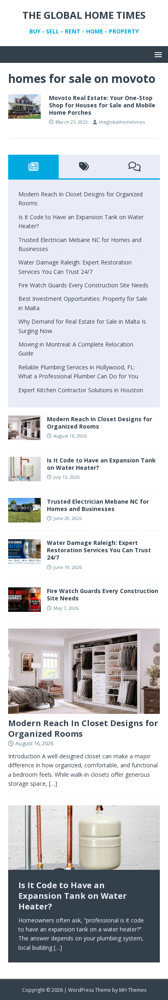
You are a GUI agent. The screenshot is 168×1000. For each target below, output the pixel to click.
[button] (157, 54)
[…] (53, 783)
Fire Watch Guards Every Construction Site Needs (83, 285)
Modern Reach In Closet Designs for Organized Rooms (99, 422)
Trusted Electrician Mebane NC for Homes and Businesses (98, 505)
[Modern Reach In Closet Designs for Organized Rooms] (24, 435)
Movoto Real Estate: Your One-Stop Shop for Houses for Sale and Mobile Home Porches (102, 105)
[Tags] (84, 166)
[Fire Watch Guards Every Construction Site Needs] (24, 607)
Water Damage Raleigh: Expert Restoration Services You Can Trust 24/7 (99, 550)
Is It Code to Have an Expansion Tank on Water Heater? (101, 463)
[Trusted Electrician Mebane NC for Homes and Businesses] (24, 518)
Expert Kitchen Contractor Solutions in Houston (80, 390)
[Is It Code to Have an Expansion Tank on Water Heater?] (24, 476)
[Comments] (134, 166)
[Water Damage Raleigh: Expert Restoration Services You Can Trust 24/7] (24, 559)
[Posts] (33, 166)
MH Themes (132, 990)
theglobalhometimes (122, 122)
